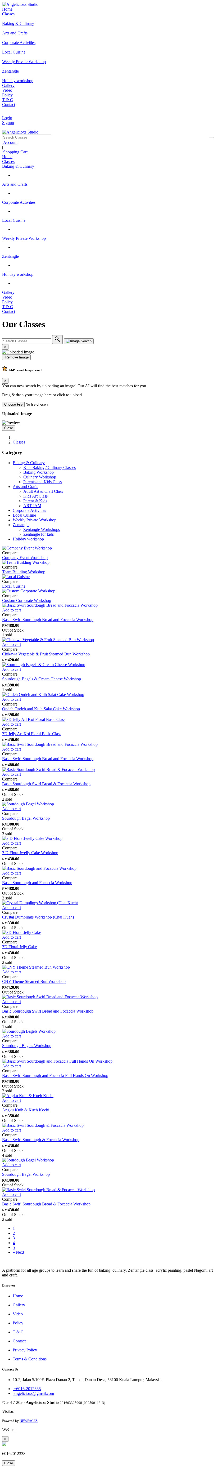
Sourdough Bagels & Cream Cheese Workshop (41, 679)
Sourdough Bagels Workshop (26, 1045)
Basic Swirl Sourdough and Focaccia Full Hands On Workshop (55, 1075)
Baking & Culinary (18, 166)
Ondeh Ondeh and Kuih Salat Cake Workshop (41, 709)
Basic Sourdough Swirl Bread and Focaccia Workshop (47, 1011)
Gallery (8, 85)
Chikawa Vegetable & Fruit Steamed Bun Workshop (46, 654)
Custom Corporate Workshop (26, 600)
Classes (8, 14)
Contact (8, 104)
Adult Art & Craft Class (43, 491)
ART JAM (32, 505)
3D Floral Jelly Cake (19, 946)
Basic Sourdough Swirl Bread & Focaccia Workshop (46, 784)
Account (9, 142)
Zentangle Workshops (41, 529)
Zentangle (10, 256)
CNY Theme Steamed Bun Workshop (34, 981)
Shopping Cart (15, 152)
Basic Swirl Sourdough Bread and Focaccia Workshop (47, 758)
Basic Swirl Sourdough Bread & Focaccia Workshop (46, 1204)
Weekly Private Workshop (24, 238)
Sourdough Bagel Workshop (26, 818)
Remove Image (16, 357)
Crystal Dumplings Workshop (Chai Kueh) (38, 917)
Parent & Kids (35, 501)
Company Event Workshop (25, 557)
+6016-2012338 (27, 1388)
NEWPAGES (29, 1421)
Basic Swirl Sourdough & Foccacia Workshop (40, 1139)
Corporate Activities (18, 202)
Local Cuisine (13, 220)
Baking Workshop (38, 472)
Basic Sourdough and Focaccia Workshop (37, 882)
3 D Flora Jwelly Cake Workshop (30, 852)
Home (7, 9)
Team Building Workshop (23, 572)
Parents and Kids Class (42, 482)
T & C (7, 99)
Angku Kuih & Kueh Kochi (25, 1110)
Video (7, 90)
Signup (8, 122)
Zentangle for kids (38, 534)
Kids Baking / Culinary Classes (49, 467)
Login (7, 118)
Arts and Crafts (15, 184)
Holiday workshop (17, 274)
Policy (7, 95)
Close (8, 428)
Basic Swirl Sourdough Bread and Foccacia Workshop (47, 619)
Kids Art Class (35, 496)
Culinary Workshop (39, 477)
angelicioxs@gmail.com (33, 1393)
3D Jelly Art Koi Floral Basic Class (31, 733)
